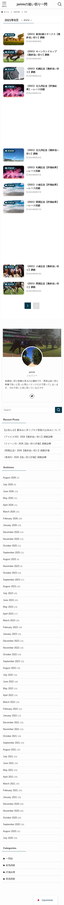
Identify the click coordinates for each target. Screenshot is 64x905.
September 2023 (13, 579)
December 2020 (13, 804)
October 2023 (12, 572)
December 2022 (13, 641)
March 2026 (11, 511)
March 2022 (11, 702)
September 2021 (13, 742)
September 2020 (13, 824)
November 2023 (12, 566)
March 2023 (11, 620)
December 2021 (13, 722)
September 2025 (13, 552)
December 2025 (13, 532)
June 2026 (10, 491)
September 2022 (13, 661)
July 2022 (10, 675)
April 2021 (10, 776)
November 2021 (13, 729)
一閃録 (9, 858)
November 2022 (13, 647)
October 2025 (12, 545)
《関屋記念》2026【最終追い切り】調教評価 (26, 450)
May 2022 (10, 688)
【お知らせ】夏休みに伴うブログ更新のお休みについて (32, 430)
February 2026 (12, 518)
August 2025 (11, 559)
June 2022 (10, 681)
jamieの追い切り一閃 (32, 4)
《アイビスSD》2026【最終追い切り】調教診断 (28, 436)
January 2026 (12, 525)
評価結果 (10, 872)
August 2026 (11, 477)
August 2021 (11, 749)
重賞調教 (10, 879)
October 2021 (12, 736)
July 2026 (9, 484)
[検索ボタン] (59, 4)
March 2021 (11, 783)
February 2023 (12, 627)
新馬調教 (10, 865)
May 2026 (10, 498)
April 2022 (10, 695)
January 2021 (12, 797)
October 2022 (12, 654)
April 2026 (10, 505)
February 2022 (12, 709)
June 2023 (10, 600)
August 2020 (11, 831)
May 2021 (10, 770)
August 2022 (11, 668)
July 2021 (10, 756)
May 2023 (10, 607)
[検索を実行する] (58, 410)
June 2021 (10, 763)
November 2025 (13, 539)
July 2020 (10, 838)
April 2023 (10, 613)
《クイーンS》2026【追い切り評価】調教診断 (27, 443)
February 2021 (12, 790)
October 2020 (12, 817)
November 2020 (13, 810)
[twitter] (32, 396)
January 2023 (12, 634)
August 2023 (11, 586)
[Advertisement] (32, 123)
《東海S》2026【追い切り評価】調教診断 (25, 457)
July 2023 (10, 593)
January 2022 (12, 715)
